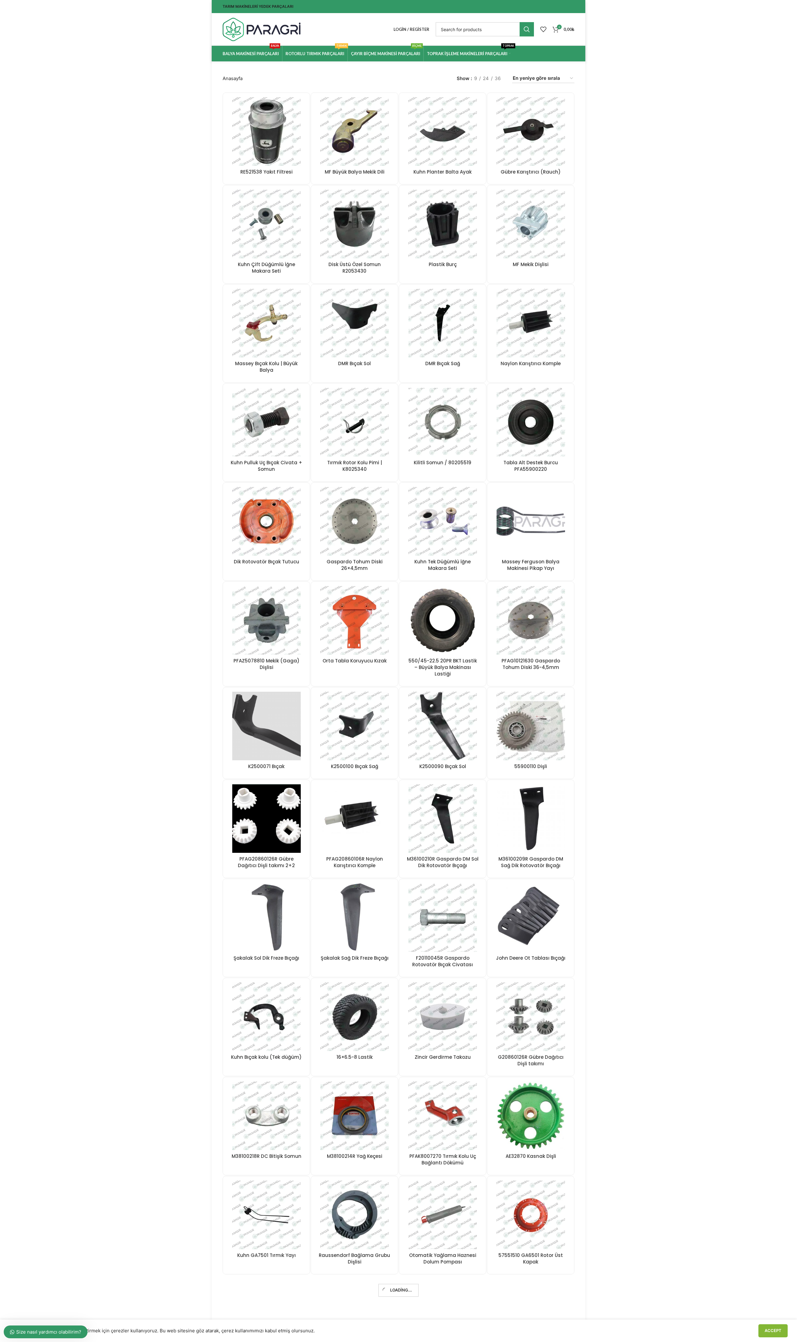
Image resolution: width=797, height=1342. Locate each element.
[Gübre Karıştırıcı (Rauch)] (531, 131)
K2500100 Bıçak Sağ (354, 766)
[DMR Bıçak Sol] (354, 323)
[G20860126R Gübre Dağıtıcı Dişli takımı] (531, 1016)
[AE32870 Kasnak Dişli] (531, 1116)
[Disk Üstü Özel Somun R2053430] (354, 224)
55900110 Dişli (530, 766)
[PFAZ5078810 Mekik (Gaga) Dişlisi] (266, 620)
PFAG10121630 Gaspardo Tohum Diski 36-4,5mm (531, 664)
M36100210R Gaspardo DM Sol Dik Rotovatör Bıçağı (443, 862)
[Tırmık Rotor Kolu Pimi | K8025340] (354, 422)
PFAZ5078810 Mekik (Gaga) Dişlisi (266, 664)
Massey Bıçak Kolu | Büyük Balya (266, 366)
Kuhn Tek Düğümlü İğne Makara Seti (442, 564)
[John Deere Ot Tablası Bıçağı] (531, 917)
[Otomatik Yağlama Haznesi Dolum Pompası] (442, 1215)
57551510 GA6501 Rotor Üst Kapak (530, 1258)
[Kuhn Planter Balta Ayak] (442, 131)
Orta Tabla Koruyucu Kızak (355, 660)
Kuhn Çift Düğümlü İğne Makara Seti (266, 267)
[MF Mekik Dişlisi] (531, 224)
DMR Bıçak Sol (354, 363)
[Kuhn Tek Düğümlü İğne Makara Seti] (442, 521)
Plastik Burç (443, 264)
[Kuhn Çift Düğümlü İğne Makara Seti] (266, 224)
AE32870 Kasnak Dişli (531, 1156)
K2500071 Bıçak (266, 766)
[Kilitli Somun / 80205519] (442, 422)
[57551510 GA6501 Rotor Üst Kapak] (531, 1215)
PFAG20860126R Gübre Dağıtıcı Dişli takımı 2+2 (266, 862)
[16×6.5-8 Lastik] (354, 1016)
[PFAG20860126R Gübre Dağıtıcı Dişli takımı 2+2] (266, 818)
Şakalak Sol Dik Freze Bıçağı (266, 958)
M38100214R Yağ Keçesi (354, 1156)
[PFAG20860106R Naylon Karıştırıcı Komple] (354, 818)
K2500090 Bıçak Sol (442, 766)
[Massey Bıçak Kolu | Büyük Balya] (266, 323)
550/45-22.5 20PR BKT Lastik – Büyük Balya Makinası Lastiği (442, 667)
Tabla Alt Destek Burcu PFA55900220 (530, 465)
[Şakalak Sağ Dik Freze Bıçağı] (354, 917)
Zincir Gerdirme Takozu (443, 1057)
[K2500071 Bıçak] (266, 726)
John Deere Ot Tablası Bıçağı (530, 958)
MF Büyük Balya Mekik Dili (354, 172)
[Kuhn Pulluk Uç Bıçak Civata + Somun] (266, 422)
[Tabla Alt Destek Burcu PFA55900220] (531, 422)
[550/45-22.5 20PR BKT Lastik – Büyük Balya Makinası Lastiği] (442, 620)
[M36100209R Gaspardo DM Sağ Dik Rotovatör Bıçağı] (531, 818)
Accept (773, 1330)
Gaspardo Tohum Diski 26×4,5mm (355, 564)
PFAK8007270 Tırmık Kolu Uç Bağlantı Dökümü (442, 1159)
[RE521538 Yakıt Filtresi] (266, 131)
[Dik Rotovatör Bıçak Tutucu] (266, 521)
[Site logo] (261, 29)
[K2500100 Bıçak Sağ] (354, 726)
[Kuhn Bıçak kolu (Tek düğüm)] (266, 1016)
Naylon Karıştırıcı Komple (531, 363)
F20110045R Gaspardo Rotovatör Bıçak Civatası (442, 961)
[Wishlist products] (543, 29)
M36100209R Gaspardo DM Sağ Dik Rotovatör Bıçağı (530, 862)
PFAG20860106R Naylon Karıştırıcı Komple (354, 862)
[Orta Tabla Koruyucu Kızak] (354, 620)
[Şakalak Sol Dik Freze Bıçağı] (266, 917)
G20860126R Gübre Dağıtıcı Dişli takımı (531, 1060)
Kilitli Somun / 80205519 (442, 462)
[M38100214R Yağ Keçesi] (354, 1116)
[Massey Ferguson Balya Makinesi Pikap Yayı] (531, 521)
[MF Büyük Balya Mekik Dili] (354, 131)
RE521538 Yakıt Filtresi (266, 172)
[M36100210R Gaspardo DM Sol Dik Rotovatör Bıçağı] (442, 818)
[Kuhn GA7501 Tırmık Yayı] (266, 1215)
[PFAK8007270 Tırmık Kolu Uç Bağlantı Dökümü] (442, 1116)
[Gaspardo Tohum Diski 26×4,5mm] (354, 521)
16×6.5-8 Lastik (355, 1057)
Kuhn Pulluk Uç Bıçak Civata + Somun (266, 465)
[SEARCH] (527, 29)
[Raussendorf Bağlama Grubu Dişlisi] (354, 1215)
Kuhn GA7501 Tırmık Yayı (266, 1255)
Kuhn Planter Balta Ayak (442, 172)
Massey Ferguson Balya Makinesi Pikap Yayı (530, 564)
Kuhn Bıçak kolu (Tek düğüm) (266, 1057)
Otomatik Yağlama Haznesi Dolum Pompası (442, 1258)
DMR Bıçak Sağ (442, 363)
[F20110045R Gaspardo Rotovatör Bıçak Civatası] (442, 917)
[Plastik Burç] (442, 224)
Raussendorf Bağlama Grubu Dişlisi (354, 1258)
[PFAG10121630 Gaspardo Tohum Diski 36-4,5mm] (531, 620)
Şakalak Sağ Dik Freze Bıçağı (355, 958)
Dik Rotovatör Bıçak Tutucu (266, 561)
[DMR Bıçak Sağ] (442, 323)
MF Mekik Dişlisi (531, 264)
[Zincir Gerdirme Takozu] (442, 1016)
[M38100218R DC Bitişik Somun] (266, 1116)
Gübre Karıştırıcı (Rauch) (531, 172)
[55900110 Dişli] (531, 726)
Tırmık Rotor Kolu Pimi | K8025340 (354, 465)
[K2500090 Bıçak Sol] (442, 726)
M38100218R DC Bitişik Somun (266, 1156)
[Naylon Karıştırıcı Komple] (531, 323)
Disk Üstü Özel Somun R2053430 (354, 267)
